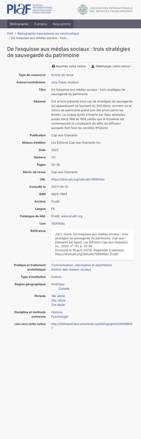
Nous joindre (61, 24)
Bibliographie (19, 24)
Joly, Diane (58, 82)
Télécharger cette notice (111, 66)
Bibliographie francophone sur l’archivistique (48, 33)
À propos (40, 24)
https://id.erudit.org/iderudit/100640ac (78, 179)
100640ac (58, 223)
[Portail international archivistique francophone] (30, 10)
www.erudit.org (71, 216)
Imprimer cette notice (70, 66)
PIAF (10, 33)
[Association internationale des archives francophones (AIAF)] (105, 10)
